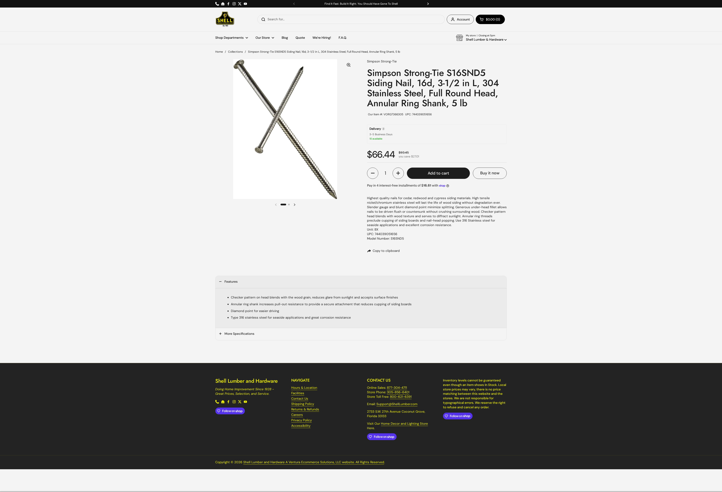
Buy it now (489, 173)
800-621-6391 (401, 397)
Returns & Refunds (305, 409)
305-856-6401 (398, 392)
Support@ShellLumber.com (396, 404)
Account (463, 19)
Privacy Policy (301, 420)
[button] (490, 19)
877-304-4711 (397, 388)
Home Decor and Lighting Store (404, 423)
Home (219, 52)
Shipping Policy (302, 404)
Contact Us (299, 398)
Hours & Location (304, 388)
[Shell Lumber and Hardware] (225, 19)
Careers (297, 415)
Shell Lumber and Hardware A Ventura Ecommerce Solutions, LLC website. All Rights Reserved (313, 462)
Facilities (297, 393)
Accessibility (300, 426)
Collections (235, 52)
